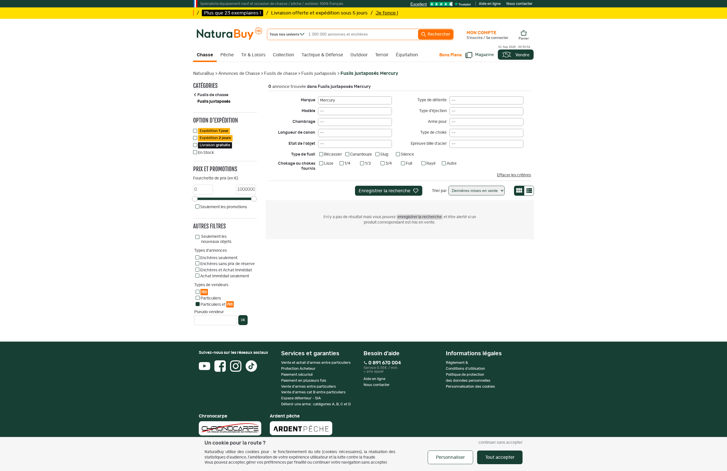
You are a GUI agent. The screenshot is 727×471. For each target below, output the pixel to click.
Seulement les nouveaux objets (216, 239)
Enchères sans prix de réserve (227, 264)
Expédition (214, 131)
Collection (283, 55)
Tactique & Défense (322, 55)
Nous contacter (519, 4)
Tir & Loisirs (253, 55)
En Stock (206, 153)
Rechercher (438, 34)
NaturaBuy (203, 73)
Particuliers (210, 298)
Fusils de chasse (280, 73)
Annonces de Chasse (239, 73)
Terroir (381, 55)
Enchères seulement (218, 258)
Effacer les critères (514, 175)
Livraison (215, 145)
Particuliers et (216, 304)
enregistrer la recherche (420, 217)
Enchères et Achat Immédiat (226, 270)
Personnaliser (450, 457)
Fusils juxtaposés (318, 73)
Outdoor (359, 55)
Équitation (407, 55)
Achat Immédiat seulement (224, 276)
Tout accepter (500, 457)
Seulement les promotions (223, 207)
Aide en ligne (490, 4)
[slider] (195, 199)
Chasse (205, 55)
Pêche (227, 55)
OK (243, 320)
